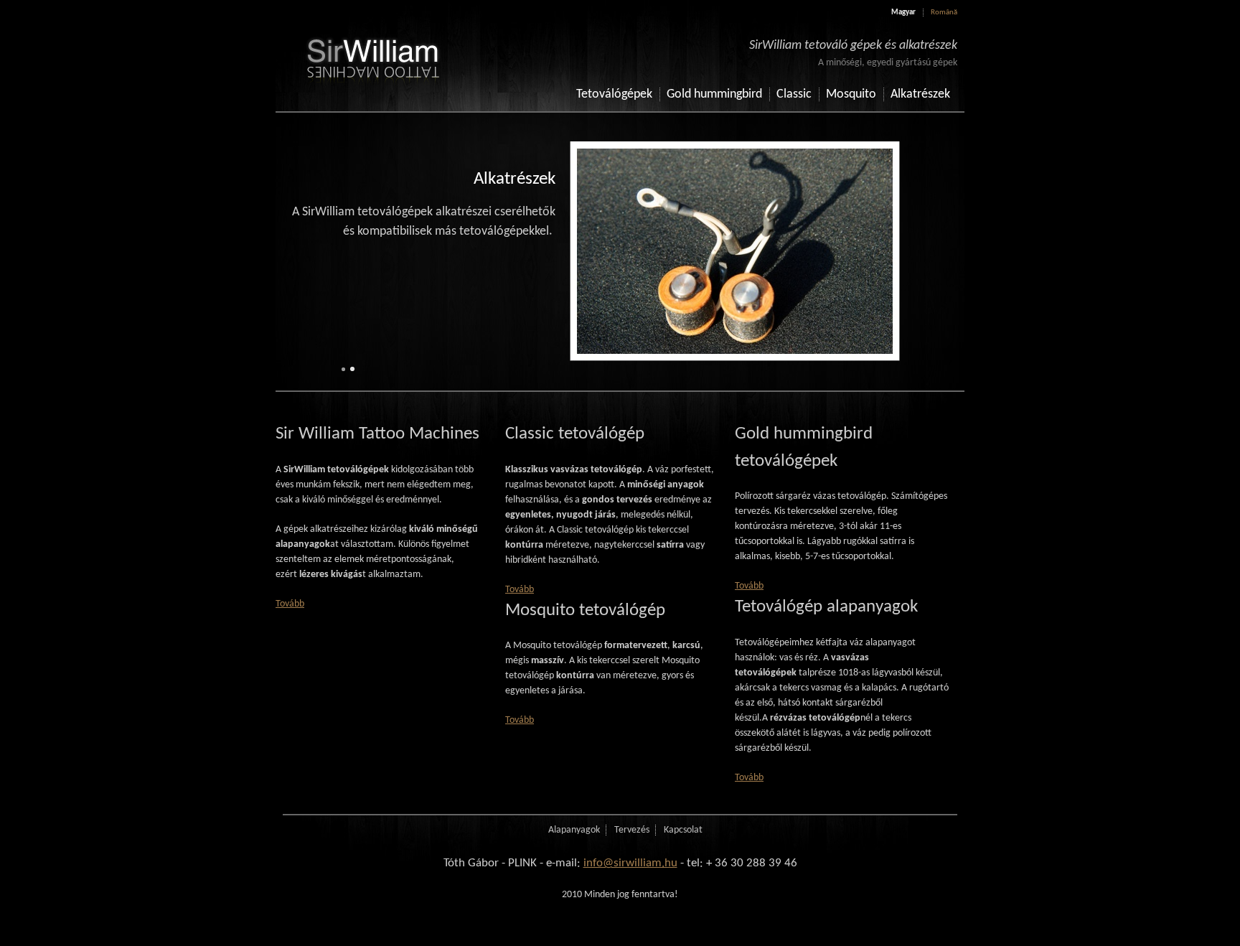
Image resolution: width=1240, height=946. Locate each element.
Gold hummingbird (714, 94)
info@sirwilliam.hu (630, 863)
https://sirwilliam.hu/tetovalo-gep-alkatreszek (613, 251)
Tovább (290, 604)
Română (944, 13)
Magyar (903, 13)
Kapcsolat (683, 830)
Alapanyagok (574, 830)
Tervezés (631, 830)
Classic (794, 94)
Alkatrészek (920, 94)
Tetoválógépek (614, 94)
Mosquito (851, 94)
